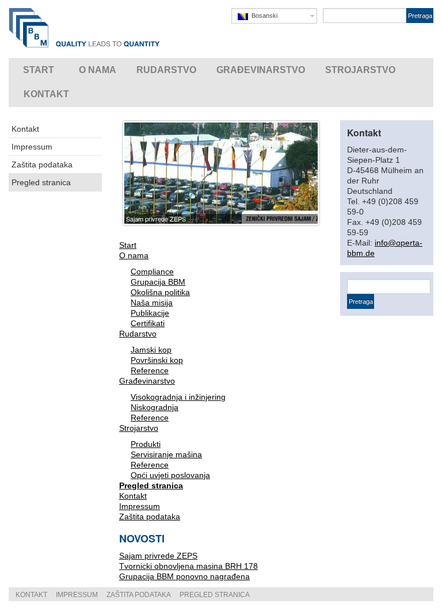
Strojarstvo (138, 428)
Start (127, 245)
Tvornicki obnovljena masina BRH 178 (188, 566)
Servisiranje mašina (166, 454)
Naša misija (152, 302)
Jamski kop (151, 349)
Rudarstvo (138, 333)
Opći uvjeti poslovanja (170, 475)
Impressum (32, 146)
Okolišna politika (160, 292)
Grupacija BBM (158, 281)
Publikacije (150, 313)
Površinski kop (157, 360)
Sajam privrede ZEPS (158, 555)
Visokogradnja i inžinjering (178, 396)
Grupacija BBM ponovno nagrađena (184, 576)
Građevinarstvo (147, 380)
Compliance (152, 271)
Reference (150, 370)
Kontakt (25, 128)
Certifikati (148, 323)
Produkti (146, 444)
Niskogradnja (154, 407)
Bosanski (262, 15)
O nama (133, 255)
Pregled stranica (41, 182)
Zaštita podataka (42, 164)
